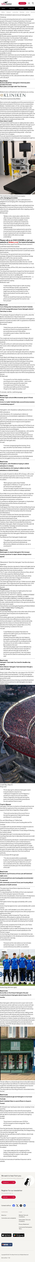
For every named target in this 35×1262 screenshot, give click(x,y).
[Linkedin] (24, 1205)
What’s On (31, 8)
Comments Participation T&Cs (25, 1228)
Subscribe (22, 3)
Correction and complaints (8, 1218)
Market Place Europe (25, 23)
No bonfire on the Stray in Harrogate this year (14, 993)
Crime (27, 12)
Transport (8, 12)
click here (30, 529)
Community (15, 12)
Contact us (5, 1182)
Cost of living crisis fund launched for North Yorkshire (16, 307)
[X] (17, 1205)
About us (3, 1215)
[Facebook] (13, 1205)
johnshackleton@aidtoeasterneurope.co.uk (16, 497)
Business (22, 12)
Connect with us (6, 1205)
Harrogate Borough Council (8, 834)
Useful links (4, 1212)
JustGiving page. (17, 392)
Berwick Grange (6, 359)
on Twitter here (17, 820)
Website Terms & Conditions (23, 1216)
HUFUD (10, 511)
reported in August (15, 271)
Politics (3, 12)
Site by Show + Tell (5, 1257)
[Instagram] (21, 1205)
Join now (5, 1197)
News (3, 8)
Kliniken (2, 106)
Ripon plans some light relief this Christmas (13, 86)
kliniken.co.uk (13, 242)
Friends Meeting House (28, 507)
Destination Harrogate (7, 27)
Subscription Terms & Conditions (24, 1220)
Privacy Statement (24, 1224)
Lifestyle (21, 8)
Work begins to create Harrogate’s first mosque (15, 552)
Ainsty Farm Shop (14, 248)
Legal (20, 1212)
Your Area (12, 8)
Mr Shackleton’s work (21, 420)
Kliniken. (18, 99)
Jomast (21, 840)
